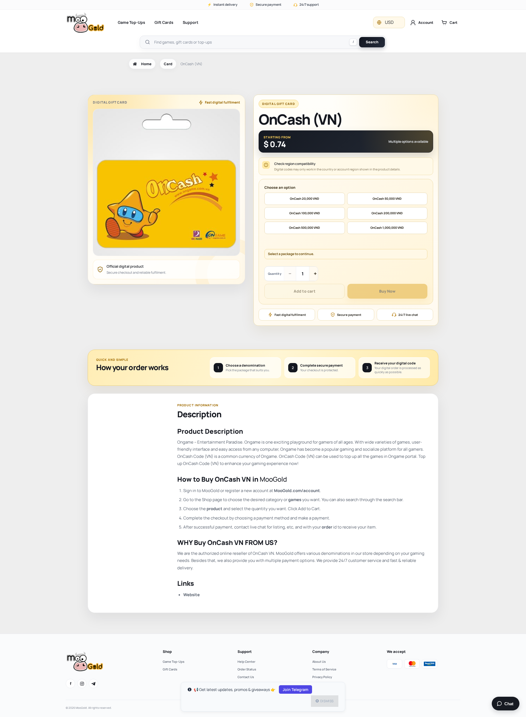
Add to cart (304, 291)
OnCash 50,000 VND (387, 198)
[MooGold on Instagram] (82, 683)
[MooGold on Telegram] (93, 683)
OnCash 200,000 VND (387, 213)
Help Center (246, 661)
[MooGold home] (85, 23)
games (294, 499)
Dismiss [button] (327, 701)
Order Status (247, 669)
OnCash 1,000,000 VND (387, 227)
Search (372, 41)
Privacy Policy (322, 677)
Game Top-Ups (131, 22)
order (327, 527)
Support (190, 22)
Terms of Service (324, 669)
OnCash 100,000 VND (304, 213)
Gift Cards (164, 22)
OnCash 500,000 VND (304, 227)
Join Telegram (295, 689)
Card (168, 63)
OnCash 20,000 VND (304, 198)
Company (320, 651)
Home (146, 63)
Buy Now (387, 291)
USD (389, 22)
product (214, 509)
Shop (167, 651)
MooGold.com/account (297, 490)
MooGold (273, 479)
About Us (319, 661)
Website (191, 595)
